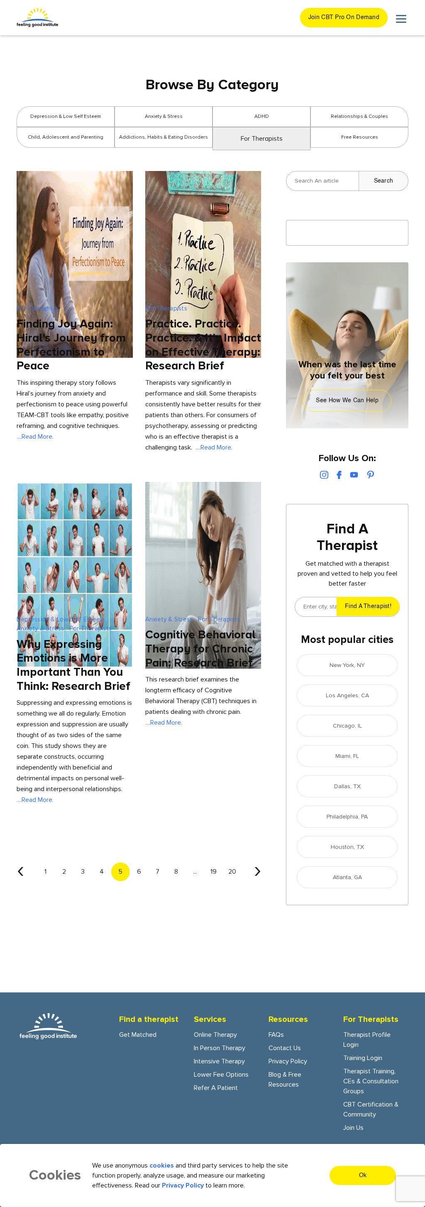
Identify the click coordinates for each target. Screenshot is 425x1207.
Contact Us (285, 1048)
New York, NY (347, 665)
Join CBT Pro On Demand (343, 17)
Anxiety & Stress (164, 116)
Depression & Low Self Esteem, (61, 619)
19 (213, 871)
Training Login (362, 1058)
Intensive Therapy (219, 1061)
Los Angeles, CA (347, 695)
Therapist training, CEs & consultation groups (370, 1081)
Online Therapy (215, 1035)
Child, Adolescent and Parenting (65, 137)
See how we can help (347, 400)
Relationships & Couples (359, 116)
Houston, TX (347, 846)
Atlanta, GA (347, 877)
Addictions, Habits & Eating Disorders (163, 137)
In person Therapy (219, 1048)
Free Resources (359, 137)
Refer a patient (216, 1088)
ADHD (261, 116)
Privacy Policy (288, 1061)
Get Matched (137, 1035)
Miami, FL (347, 756)
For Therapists (38, 308)
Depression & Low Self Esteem (65, 116)
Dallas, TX (347, 786)
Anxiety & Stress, (41, 628)
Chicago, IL (347, 725)
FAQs (276, 1035)
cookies (161, 1165)
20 (232, 871)
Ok (363, 1175)
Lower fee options (221, 1074)
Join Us (353, 1128)
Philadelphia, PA (347, 816)
